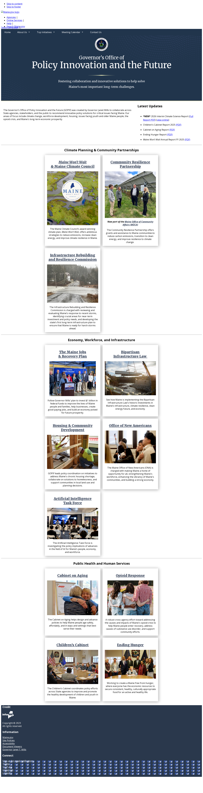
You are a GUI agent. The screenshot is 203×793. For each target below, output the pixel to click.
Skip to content (14, 3)
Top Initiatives (43, 33)
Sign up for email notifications (18, 760)
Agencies (11, 17)
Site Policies (8, 740)
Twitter (6, 763)
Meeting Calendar (69, 33)
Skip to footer (14, 6)
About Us (20, 33)
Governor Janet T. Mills (14, 749)
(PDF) (178, 124)
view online (162, 119)
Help (9, 23)
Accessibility (8, 743)
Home (7, 32)
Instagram (7, 770)
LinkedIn (6, 773)
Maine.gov (7, 737)
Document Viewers (12, 746)
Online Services (14, 20)
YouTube (7, 767)
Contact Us (96, 32)
